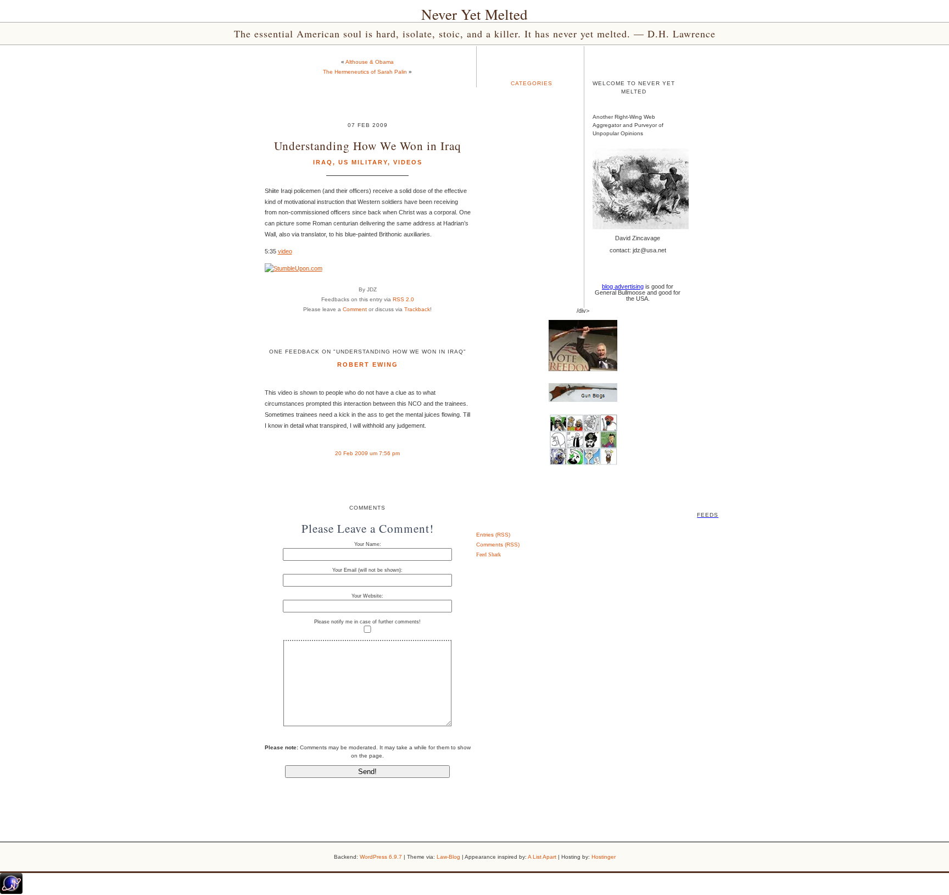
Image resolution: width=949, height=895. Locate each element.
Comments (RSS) (498, 545)
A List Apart (542, 857)
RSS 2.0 (403, 299)
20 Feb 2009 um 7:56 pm (367, 453)
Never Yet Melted (474, 14)
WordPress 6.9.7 (381, 857)
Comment (355, 309)
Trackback (417, 309)
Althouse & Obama (369, 62)
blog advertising (623, 286)
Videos (407, 162)
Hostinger (603, 857)
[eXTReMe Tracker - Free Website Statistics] (11, 891)
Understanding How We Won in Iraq (367, 145)
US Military (363, 162)
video (285, 251)
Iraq (323, 162)
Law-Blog (448, 857)
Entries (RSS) (493, 535)
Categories (531, 83)
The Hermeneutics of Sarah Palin (365, 72)
